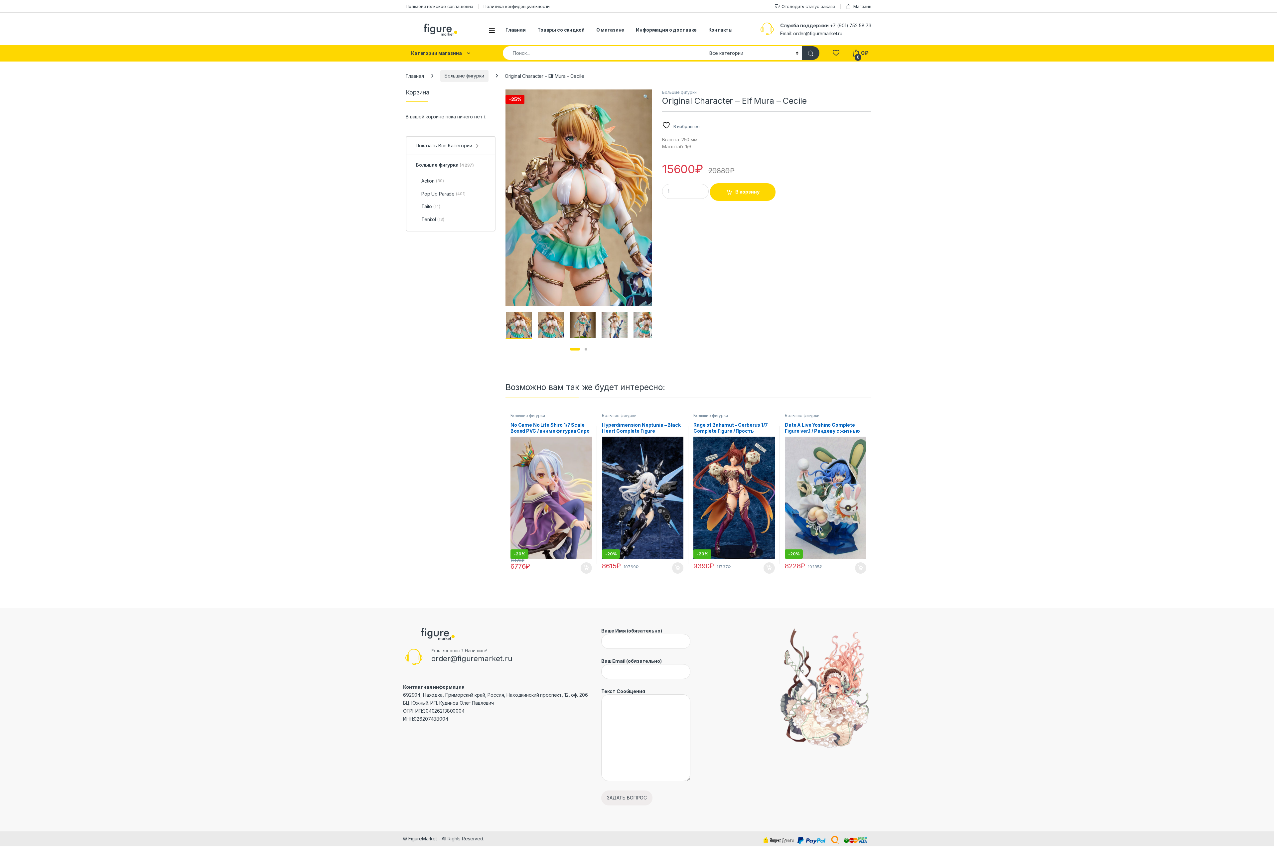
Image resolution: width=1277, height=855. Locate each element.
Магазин (862, 6)
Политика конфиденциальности (517, 6)
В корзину (747, 192)
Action (432, 181)
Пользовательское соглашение (439, 6)
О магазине (610, 30)
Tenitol (432, 219)
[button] (646, 97)
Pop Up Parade (443, 194)
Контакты (720, 30)
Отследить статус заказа (808, 6)
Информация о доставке (666, 30)
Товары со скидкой (561, 30)
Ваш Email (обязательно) (631, 661)
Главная (515, 30)
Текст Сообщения (623, 691)
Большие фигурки (464, 75)
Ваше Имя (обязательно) (631, 631)
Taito (430, 206)
